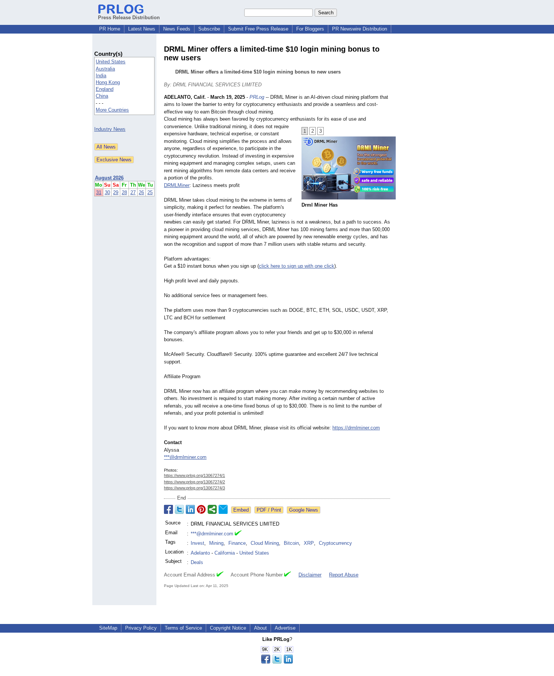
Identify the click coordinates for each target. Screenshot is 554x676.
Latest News (141, 29)
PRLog (256, 97)
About (260, 628)
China (102, 96)
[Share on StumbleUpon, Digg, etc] (212, 509)
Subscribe (209, 29)
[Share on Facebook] (168, 509)
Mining (216, 543)
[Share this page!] (277, 662)
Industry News (109, 129)
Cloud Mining (265, 543)
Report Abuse (343, 575)
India (101, 75)
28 (124, 192)
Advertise (285, 628)
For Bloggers (310, 29)
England (104, 89)
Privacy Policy (141, 628)
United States (110, 61)
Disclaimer (309, 575)
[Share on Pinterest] (201, 509)
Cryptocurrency (335, 543)
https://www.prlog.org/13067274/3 (194, 488)
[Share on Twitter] (179, 509)
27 (133, 192)
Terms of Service (183, 628)
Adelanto (200, 553)
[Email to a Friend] (223, 509)
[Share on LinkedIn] (190, 509)
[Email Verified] (238, 534)
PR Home (109, 29)
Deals (197, 562)
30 (107, 192)
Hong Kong (108, 82)
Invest (197, 543)
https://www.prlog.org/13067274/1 (194, 475)
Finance (237, 543)
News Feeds (176, 29)
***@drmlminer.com (185, 457)
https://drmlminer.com (356, 428)
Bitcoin (291, 543)
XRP (309, 543)
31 (98, 192)
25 (150, 192)
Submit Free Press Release (258, 29)
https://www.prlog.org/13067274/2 (194, 482)
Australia (105, 69)
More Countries (112, 110)
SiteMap (108, 628)
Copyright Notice (228, 628)
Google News (303, 510)
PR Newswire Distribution (359, 29)
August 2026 (109, 178)
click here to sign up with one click (296, 266)
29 (115, 192)
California (224, 553)
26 (141, 192)
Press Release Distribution (129, 17)
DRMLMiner (177, 185)
